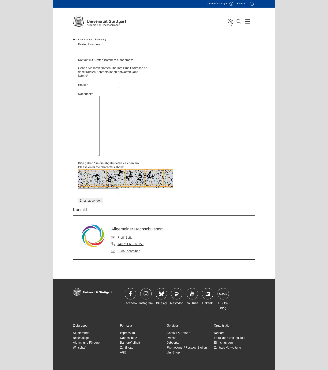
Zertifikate (126, 347)
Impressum (127, 333)
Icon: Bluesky (161, 293)
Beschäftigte (81, 337)
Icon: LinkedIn (207, 293)
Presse (171, 337)
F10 (242, 3)
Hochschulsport (74, 39)
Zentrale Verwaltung (227, 347)
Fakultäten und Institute (229, 337)
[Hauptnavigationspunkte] (248, 21)
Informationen (85, 39)
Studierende (81, 333)
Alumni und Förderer (87, 342)
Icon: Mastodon (176, 293)
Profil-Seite (124, 237)
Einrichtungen (223, 342)
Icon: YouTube (192, 293)
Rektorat (219, 333)
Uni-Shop (173, 352)
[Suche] (239, 21)
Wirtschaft (79, 347)
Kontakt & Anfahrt (178, 333)
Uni (217, 3)
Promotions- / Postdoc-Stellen (187, 347)
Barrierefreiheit (130, 342)
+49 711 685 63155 (130, 244)
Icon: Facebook (130, 293)
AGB (123, 352)
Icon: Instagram (146, 293)
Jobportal (173, 342)
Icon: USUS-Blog (223, 293)
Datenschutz (128, 337)
